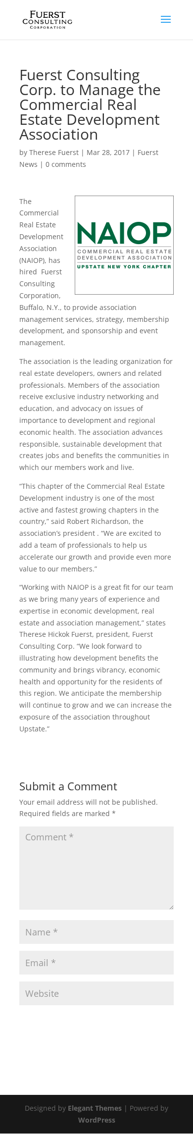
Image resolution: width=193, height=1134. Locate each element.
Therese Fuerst (54, 152)
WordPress (96, 1120)
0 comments (66, 164)
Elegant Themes (95, 1108)
